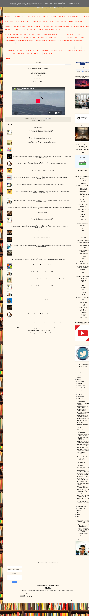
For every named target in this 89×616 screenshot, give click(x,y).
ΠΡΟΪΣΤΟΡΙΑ (21, 53)
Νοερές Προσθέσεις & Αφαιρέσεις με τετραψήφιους (82, 458)
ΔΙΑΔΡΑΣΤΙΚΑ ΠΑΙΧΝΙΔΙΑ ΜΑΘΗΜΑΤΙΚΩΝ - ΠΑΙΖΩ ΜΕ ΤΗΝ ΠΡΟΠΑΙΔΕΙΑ (41, 148)
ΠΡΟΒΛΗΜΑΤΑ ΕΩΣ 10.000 (28, 37)
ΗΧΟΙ (83, 300)
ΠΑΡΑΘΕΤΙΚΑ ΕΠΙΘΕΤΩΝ (62, 27)
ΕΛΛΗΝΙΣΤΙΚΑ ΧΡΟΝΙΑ (59, 48)
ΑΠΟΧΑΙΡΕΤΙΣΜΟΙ (48, 21)
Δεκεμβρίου (80, 381)
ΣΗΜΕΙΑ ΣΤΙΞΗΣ (9, 29)
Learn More (72, 3)
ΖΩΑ (39, 120)
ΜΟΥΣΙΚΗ (83, 309)
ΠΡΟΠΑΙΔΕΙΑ (83, 269)
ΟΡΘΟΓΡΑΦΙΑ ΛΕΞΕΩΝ (34, 27)
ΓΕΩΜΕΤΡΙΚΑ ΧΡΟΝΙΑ (45, 48)
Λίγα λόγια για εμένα (41, 199)
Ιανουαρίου (80, 508)
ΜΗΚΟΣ (83, 258)
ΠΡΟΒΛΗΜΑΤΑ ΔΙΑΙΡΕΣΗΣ (12, 37)
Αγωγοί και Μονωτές (83, 533)
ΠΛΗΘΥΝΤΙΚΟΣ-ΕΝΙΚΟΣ (77, 27)
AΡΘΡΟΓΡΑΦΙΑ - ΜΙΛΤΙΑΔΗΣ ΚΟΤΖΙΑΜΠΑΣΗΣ (38, 68)
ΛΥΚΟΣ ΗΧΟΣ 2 (80, 493)
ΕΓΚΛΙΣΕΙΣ (83, 187)
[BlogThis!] (47, 118)
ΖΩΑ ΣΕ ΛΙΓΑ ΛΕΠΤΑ (72, 16)
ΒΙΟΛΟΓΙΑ (83, 280)
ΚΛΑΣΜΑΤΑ (70, 34)
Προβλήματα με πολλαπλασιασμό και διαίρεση (39, 137)
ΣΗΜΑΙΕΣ (83, 230)
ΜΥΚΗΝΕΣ (54, 50)
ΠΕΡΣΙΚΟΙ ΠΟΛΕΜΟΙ (10, 53)
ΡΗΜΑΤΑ (83, 211)
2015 (77, 514)
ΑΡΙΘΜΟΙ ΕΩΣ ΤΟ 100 (83, 244)
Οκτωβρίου (80, 385)
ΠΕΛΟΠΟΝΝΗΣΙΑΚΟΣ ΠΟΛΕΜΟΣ (76, 50)
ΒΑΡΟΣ (83, 248)
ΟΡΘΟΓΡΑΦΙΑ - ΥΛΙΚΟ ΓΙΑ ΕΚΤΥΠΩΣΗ (41, 183)
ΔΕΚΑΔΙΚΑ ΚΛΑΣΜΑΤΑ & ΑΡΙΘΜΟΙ (83, 251)
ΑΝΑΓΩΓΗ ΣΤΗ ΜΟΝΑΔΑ (11, 34)
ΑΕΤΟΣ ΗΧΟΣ (80, 422)
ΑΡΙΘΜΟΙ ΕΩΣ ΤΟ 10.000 (83, 242)
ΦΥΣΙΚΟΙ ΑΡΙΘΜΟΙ (9, 43)
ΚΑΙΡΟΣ (83, 304)
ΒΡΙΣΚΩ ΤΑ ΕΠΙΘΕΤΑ (60, 21)
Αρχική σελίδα (37, 124)
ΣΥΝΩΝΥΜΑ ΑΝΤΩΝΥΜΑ (83, 218)
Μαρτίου (80, 398)
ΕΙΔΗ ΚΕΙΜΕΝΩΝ (22, 24)
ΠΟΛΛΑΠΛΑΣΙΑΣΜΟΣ (83, 267)
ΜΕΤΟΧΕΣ (64, 24)
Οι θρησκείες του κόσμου (82, 481)
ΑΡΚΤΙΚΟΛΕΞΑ (83, 182)
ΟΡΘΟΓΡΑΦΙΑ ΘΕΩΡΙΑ (20, 27)
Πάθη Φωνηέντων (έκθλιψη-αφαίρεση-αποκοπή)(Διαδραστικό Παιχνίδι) (41, 162)
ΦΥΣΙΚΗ (83, 315)
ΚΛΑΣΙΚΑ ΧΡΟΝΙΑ (9, 50)
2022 (77, 379)
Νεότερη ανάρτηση (10, 124)
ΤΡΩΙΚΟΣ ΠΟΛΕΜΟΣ (49, 53)
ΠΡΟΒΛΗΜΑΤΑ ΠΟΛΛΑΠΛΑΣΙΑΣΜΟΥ (46, 40)
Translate (87, 71)
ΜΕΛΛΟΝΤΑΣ (83, 199)
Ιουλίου (79, 390)
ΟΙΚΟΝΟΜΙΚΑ (83, 310)
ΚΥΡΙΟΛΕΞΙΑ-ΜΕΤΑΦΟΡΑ (53, 24)
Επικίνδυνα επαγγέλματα (82, 424)
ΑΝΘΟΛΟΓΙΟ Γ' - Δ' (26, 21)
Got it (77, 3)
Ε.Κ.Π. (63, 34)
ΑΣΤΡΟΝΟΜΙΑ (83, 291)
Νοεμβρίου (80, 383)
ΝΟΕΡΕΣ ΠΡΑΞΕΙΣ (83, 260)
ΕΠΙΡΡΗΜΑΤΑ (83, 193)
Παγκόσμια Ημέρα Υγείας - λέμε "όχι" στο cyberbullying (39, 332)
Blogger (71, 600)
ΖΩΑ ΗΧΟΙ (62, 16)
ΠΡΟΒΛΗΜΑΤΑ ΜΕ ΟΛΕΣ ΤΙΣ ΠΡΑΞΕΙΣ (75, 37)
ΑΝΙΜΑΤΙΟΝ (83, 289)
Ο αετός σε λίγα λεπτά (82, 420)
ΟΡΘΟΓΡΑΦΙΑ (8, 27)
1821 (6, 48)
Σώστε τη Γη (80, 429)
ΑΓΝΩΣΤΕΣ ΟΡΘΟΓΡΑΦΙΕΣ (11, 21)
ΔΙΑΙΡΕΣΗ (83, 255)
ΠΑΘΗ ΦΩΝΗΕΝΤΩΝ (83, 208)
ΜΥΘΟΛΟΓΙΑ (45, 50)
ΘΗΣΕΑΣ (78, 48)
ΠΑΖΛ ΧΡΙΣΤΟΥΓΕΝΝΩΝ (83, 364)
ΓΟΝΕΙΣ (83, 294)
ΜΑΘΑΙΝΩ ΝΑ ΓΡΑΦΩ (83, 198)
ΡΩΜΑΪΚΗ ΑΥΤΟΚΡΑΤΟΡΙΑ (34, 53)
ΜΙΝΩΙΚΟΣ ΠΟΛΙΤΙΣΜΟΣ (32, 50)
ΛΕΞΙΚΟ (83, 196)
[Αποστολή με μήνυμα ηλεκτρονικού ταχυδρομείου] (45, 118)
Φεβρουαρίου (81, 506)
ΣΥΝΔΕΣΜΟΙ (83, 213)
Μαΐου (79, 394)
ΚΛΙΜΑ (83, 305)
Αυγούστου (80, 388)
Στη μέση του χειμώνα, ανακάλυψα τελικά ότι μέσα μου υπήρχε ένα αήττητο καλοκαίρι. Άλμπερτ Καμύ (39, 225)
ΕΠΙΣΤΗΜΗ (54, 16)
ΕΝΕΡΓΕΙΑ (46, 16)
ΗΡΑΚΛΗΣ (70, 48)
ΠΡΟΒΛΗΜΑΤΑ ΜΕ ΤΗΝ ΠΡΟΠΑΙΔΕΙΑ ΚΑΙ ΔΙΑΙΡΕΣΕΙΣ (19, 40)
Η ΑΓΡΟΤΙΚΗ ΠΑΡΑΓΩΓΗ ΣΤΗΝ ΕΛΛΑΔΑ (82, 461)
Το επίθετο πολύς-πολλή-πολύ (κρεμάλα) (83, 400)
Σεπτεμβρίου (81, 387)
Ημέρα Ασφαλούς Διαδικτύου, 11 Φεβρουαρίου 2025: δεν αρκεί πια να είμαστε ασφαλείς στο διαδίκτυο (39, 327)
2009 (77, 516)
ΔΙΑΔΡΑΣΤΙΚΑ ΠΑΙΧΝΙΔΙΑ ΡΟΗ (38, 72)
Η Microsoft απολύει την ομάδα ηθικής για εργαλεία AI (38, 333)
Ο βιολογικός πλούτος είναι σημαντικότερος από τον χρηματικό (41, 271)
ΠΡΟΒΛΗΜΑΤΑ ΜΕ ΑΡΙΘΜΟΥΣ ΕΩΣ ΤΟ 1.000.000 (50, 37)
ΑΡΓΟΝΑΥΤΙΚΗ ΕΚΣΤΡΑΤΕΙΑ (17, 48)
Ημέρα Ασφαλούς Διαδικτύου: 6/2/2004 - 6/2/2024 (39, 330)
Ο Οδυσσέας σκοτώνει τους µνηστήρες (41, 230)
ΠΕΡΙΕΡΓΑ (83, 314)
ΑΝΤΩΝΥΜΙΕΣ (37, 21)
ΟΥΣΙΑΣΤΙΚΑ (83, 206)
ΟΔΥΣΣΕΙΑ (62, 50)
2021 (77, 510)
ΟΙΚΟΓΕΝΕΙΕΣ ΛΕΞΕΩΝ (76, 24)
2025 (77, 373)
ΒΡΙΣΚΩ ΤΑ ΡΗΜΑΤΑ (10, 24)
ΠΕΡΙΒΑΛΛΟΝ (83, 312)
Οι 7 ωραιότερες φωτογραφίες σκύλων (82, 479)
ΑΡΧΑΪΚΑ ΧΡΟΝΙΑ (32, 48)
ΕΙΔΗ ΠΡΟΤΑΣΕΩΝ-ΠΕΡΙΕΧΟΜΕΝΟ (83, 189)
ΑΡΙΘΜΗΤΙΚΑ (83, 180)
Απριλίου (80, 396)
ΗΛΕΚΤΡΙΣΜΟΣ (83, 278)
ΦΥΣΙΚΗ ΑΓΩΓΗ (83, 317)
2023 (77, 377)
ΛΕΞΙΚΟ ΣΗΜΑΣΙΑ (83, 307)
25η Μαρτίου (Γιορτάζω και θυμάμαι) (42, 237)
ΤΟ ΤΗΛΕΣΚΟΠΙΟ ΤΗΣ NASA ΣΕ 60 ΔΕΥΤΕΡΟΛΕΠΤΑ (82, 438)
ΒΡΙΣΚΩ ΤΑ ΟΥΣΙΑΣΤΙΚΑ (75, 21)
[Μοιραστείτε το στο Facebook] (49, 118)
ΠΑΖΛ (83, 228)
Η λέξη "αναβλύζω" (39, 258)
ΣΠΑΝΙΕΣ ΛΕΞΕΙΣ (20, 29)
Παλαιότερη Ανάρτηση (65, 124)
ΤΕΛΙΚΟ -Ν (40, 29)
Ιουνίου (79, 392)
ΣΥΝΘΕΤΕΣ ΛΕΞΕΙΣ (83, 214)
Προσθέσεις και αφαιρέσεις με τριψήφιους (42, 264)
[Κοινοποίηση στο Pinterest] (51, 118)
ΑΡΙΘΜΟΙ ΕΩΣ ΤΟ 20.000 (83, 245)
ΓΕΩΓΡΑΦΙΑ (17, 16)
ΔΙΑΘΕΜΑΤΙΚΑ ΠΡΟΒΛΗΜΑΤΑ (51, 34)
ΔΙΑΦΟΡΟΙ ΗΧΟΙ (36, 16)
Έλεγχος (82, 164)
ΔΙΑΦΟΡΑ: (83, 295)
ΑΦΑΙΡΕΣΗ (83, 247)
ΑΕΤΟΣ (35, 120)
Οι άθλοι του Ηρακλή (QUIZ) (41, 299)
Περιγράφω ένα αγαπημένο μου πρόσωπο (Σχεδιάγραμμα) (41, 130)
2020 (77, 512)
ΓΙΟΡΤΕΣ (39, 75)
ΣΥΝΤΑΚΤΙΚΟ (31, 29)
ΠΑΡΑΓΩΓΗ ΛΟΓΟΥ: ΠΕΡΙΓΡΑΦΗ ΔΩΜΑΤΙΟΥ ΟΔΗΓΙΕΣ (42, 169)
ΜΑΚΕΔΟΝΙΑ (20, 50)
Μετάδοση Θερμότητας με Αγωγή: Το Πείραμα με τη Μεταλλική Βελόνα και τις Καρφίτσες (83, 530)
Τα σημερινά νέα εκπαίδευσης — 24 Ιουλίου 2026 (39, 206)
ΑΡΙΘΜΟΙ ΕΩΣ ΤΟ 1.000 (83, 238)
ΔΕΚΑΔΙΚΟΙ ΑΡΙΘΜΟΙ (34, 34)
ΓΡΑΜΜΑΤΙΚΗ (26, 16)
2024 (77, 375)
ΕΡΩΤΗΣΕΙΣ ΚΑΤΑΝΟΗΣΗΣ (36, 24)
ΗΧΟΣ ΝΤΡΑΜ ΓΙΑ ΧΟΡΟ (82, 447)
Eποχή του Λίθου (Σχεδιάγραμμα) (81, 432)
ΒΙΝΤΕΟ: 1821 (8, 16)
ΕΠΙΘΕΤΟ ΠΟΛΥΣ (83, 191)
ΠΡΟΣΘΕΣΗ (83, 271)
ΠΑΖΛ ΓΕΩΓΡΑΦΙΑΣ (83, 366)
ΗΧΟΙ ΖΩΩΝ (42, 120)
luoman (64, 600)
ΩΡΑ (83, 272)
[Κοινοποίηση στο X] (48, 118)
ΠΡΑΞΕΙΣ (78, 34)
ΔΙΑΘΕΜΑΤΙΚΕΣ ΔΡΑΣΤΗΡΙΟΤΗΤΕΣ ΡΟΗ (39, 73)
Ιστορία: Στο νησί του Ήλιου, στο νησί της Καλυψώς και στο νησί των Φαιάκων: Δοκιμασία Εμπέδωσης (41, 278)
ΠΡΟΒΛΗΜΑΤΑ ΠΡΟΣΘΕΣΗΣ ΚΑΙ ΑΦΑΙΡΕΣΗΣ (70, 40)
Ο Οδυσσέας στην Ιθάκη (41, 211)
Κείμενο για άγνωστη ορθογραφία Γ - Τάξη (42, 175)
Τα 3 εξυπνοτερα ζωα (41, 244)
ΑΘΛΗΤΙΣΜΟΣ (83, 225)
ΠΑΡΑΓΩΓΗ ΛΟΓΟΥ (48, 27)
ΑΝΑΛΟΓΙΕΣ (23, 34)
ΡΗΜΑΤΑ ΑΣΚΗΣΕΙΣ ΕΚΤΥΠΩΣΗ (42, 189)
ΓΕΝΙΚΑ (83, 281)
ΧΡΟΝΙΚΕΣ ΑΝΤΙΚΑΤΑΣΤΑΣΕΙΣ (53, 29)
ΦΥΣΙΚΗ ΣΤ (8, 58)
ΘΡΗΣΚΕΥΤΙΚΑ (38, 320)
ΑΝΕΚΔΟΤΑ (83, 287)
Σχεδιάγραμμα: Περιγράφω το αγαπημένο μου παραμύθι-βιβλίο (41, 141)
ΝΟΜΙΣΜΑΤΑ (83, 261)
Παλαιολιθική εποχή (41, 251)
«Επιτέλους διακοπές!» (39, 328)
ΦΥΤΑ (83, 319)
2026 (77, 372)
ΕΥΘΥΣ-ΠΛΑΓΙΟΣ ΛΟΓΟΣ (83, 194)
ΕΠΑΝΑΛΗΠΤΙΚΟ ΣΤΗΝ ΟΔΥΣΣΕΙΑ (82, 427)
